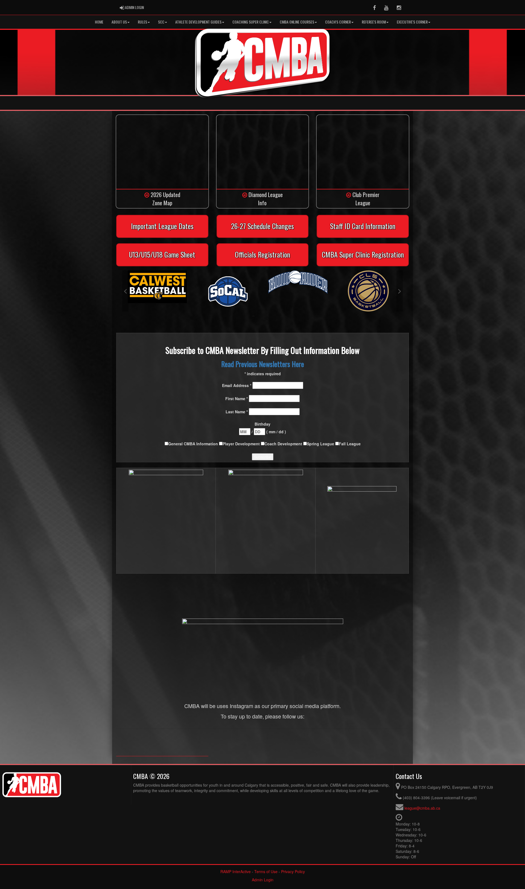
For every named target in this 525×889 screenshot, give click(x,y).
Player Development (242, 443)
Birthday (262, 424)
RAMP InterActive (235, 871)
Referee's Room (374, 22)
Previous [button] (125, 290)
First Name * (237, 398)
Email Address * (237, 385)
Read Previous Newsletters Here (262, 364)
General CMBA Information (193, 443)
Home (99, 22)
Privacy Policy (293, 871)
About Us (119, 22)
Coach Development (283, 443)
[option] (157, 290)
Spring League (321, 443)
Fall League (350, 443)
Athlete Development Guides (198, 22)
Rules (142, 22)
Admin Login (262, 879)
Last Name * (237, 411)
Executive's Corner (412, 22)
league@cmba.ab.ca (422, 808)
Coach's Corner (338, 22)
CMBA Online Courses (297, 22)
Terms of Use (266, 871)
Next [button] (399, 290)
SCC (161, 22)
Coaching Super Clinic (250, 22)
